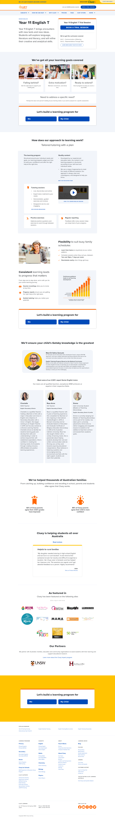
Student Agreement (82, 753)
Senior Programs (22, 762)
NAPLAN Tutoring (23, 781)
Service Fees (81, 756)
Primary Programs (23, 746)
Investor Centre (61, 764)
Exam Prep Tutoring (23, 784)
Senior (21, 759)
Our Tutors (81, 12)
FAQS (72, 12)
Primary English (42, 746)
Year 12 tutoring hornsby (24, 729)
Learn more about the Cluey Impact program (57, 657)
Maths (40, 753)
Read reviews (57, 542)
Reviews (60, 759)
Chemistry (42, 763)
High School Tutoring (23, 779)
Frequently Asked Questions (64, 748)
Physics (41, 775)
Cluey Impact (61, 757)
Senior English (42, 749)
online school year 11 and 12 (25, 731)
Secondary (22, 751)
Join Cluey (80, 762)
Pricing (64, 12)
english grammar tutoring (44, 729)
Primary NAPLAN (22, 748)
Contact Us (60, 766)
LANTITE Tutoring (23, 787)
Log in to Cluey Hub (82, 770)
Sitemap (60, 767)
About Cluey (62, 753)
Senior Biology (42, 771)
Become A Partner (62, 762)
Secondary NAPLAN (23, 756)
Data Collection (81, 754)
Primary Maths (42, 756)
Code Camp (61, 769)
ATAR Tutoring (22, 763)
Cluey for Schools (24, 767)
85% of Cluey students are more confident (32, 2)
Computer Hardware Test (64, 749)
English (41, 743)
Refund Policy (81, 751)
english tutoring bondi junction (65, 729)
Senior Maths (42, 759)
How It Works (62, 743)
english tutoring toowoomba (84, 729)
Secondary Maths (42, 757)
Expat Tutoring (22, 782)
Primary (21, 743)
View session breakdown (38, 209)
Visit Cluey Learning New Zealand (85, 780)
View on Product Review (71, 570)
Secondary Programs (23, 754)
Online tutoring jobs (82, 764)
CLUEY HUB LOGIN (107, 1)
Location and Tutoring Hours (64, 761)
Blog (79, 743)
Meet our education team (65, 180)
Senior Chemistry (42, 765)
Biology (41, 769)
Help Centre (81, 771)
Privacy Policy (81, 749)
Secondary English (43, 748)
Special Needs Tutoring (24, 786)
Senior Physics (42, 778)
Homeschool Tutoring (24, 777)
